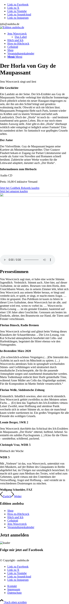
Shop (10, 510)
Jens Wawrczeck (17, 523)
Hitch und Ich (15, 517)
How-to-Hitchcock (18, 514)
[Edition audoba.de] (12, 27)
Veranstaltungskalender (20, 527)
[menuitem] (38, 35)
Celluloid (12, 520)
